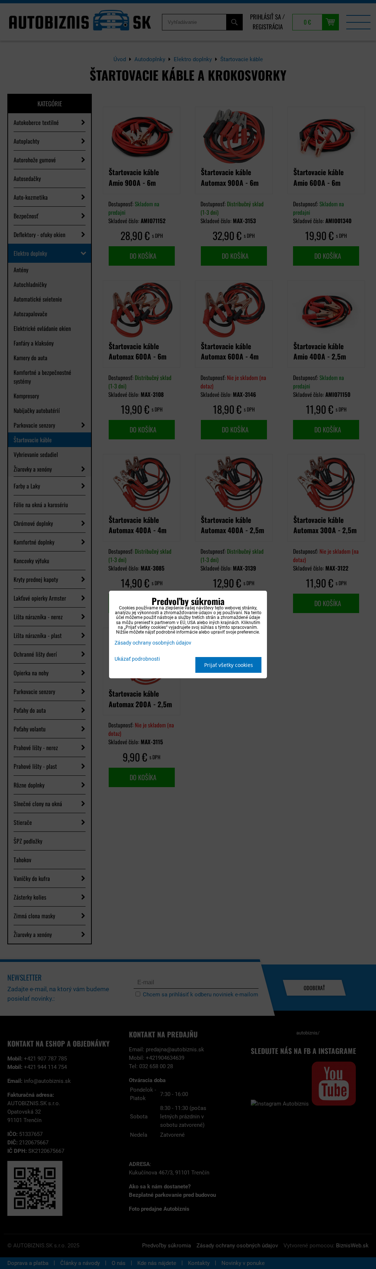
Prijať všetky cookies (228, 664)
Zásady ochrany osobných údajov (153, 643)
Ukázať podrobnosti (137, 659)
